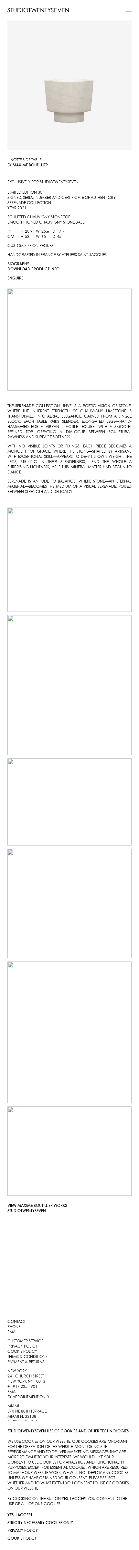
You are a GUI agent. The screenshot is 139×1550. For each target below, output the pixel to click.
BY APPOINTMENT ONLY (28, 1397)
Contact (16, 1322)
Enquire (15, 278)
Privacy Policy (22, 1530)
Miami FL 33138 (21, 1416)
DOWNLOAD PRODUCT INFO (33, 269)
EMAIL (12, 1392)
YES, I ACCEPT (19, 1515)
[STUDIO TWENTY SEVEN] (38, 10)
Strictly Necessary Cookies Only (40, 1523)
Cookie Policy (22, 1538)
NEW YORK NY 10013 (26, 1381)
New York (17, 1371)
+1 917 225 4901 (22, 1387)
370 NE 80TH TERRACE (27, 1411)
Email (12, 1332)
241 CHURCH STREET (25, 1376)
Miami (13, 1406)
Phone (13, 1327)
